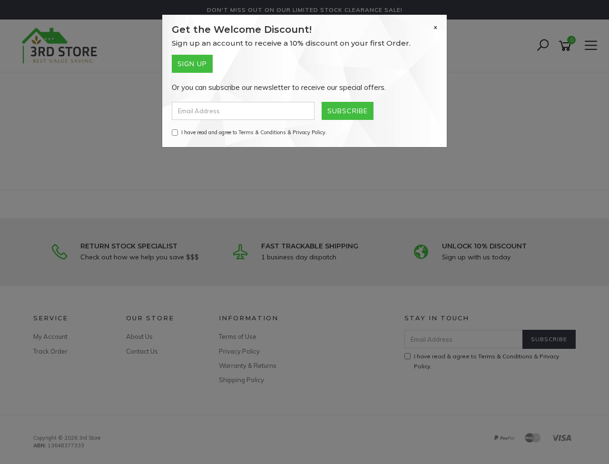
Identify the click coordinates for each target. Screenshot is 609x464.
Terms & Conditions (262, 132)
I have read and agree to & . (254, 132)
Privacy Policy (309, 132)
